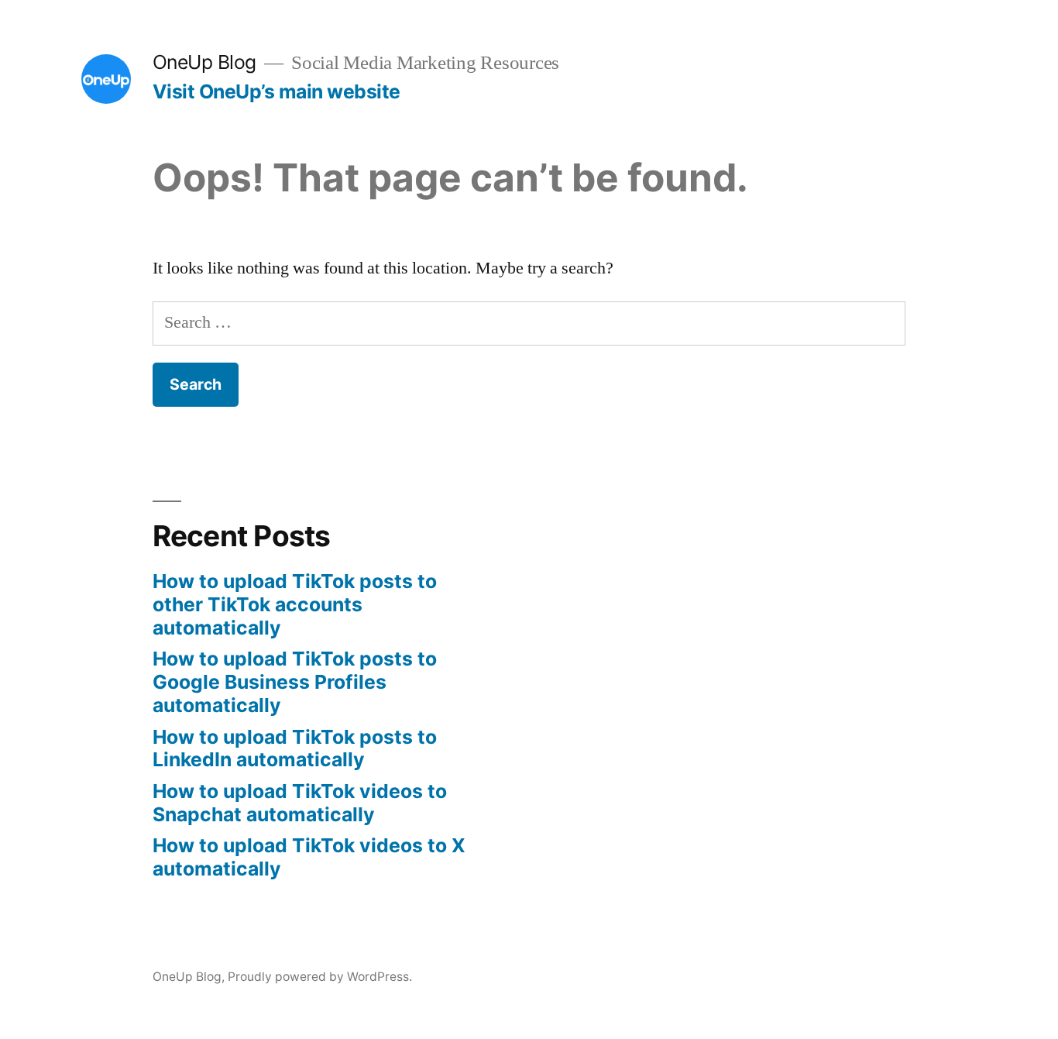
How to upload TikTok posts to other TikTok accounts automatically (295, 603)
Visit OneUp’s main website (276, 91)
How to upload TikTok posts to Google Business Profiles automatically (295, 681)
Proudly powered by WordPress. (320, 976)
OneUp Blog (204, 62)
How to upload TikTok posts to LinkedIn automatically (295, 748)
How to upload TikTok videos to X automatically (309, 857)
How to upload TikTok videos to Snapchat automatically (300, 802)
